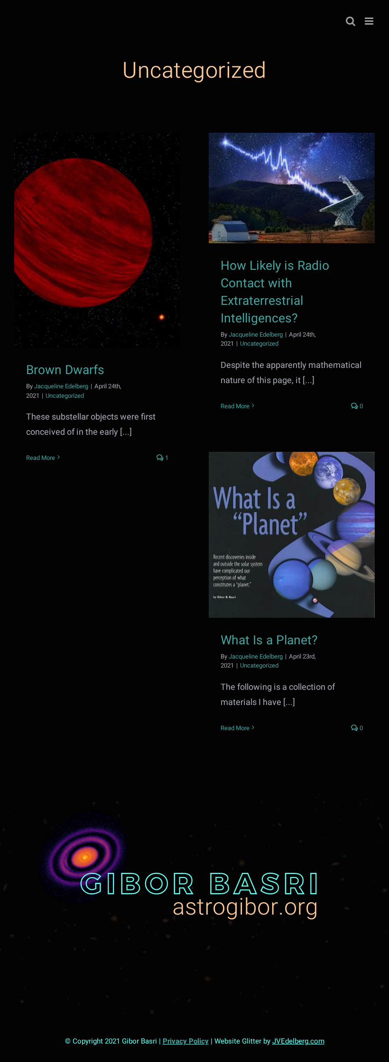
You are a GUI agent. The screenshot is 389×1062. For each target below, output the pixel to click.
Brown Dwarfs (65, 370)
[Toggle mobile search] (350, 21)
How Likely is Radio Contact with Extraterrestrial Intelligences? (275, 292)
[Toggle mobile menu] (370, 21)
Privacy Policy (186, 1041)
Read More (40, 457)
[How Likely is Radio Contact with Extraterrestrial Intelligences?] (292, 188)
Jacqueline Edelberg (61, 386)
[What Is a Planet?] (292, 535)
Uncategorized (65, 395)
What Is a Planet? (269, 640)
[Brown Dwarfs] (97, 240)
